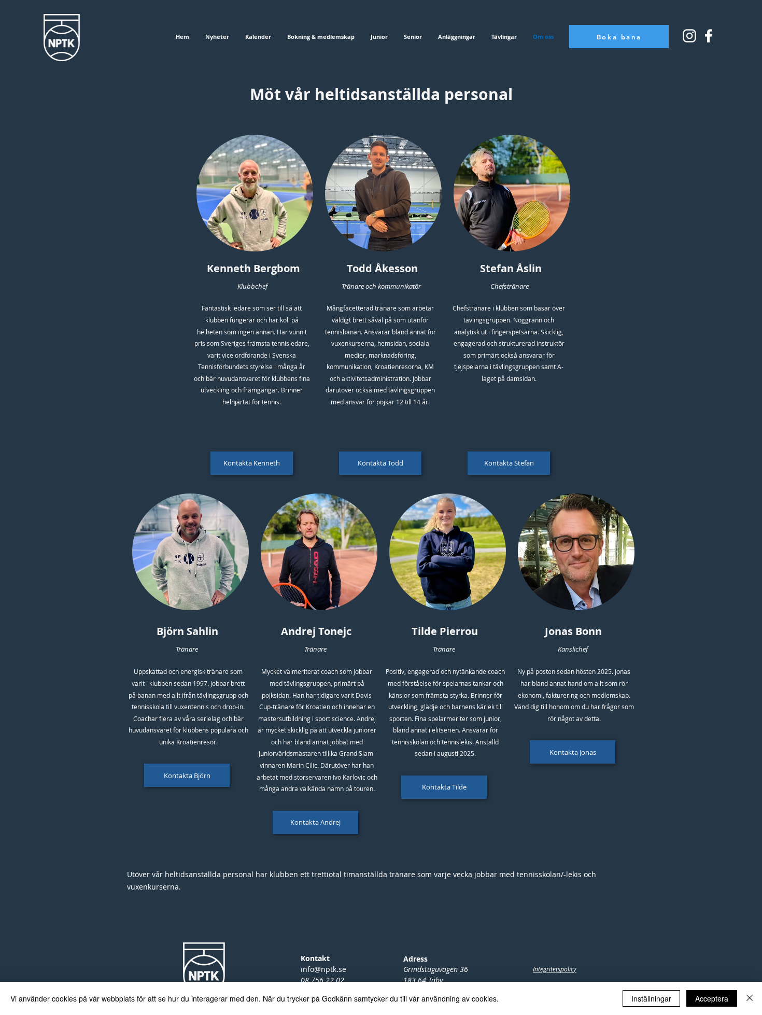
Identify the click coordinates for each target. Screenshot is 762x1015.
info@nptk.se (323, 969)
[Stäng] (749, 998)
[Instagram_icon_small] (689, 36)
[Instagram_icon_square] (708, 36)
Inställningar (651, 998)
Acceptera (711, 998)
